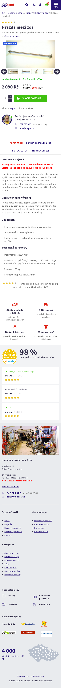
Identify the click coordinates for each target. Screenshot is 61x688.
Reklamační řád (41, 531)
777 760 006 (25, 124)
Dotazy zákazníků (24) (39, 142)
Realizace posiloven (13, 531)
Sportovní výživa (11, 553)
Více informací (12, 35)
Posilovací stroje (15, 12)
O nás (6, 520)
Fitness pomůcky (12, 560)
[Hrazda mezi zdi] (30, 67)
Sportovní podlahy (12, 571)
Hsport (13, 108)
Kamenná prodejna (12, 528)
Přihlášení (40, 5)
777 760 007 (14, 493)
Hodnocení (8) (40, 150)
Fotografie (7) (20, 150)
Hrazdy (29, 12)
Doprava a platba (41, 524)
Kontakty (8, 535)
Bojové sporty (10, 567)
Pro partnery (40, 528)
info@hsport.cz (27, 128)
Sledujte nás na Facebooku (30, 676)
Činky (6, 563)
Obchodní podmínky (43, 520)
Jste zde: (3, 12)
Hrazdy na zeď (41, 12)
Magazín (8, 524)
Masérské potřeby (12, 574)
